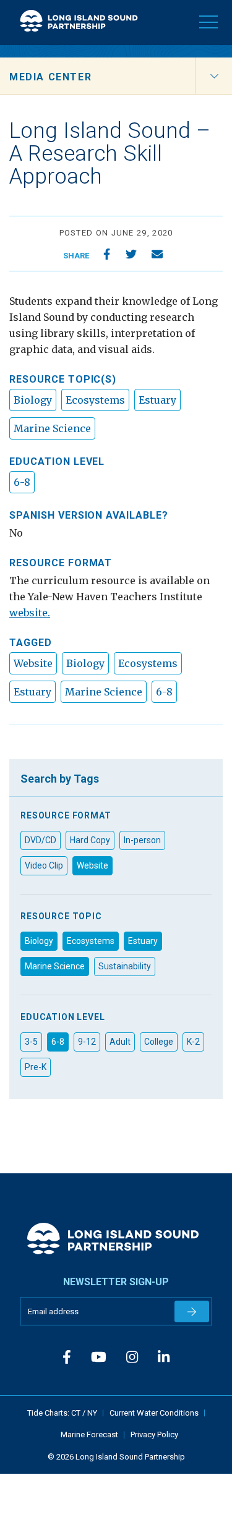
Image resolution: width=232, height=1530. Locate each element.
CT (76, 1412)
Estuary (157, 400)
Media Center (50, 77)
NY (92, 1412)
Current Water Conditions (154, 1412)
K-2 (193, 1042)
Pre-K (35, 1067)
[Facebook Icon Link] (67, 1357)
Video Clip (44, 865)
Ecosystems (95, 400)
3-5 (31, 1042)
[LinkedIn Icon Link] (163, 1357)
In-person (142, 840)
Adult (120, 1042)
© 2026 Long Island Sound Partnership (116, 1456)
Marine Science (52, 428)
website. (29, 612)
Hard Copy (90, 840)
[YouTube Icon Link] (98, 1357)
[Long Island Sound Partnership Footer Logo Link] (116, 1238)
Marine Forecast (89, 1434)
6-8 (22, 482)
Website (33, 663)
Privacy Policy (154, 1434)
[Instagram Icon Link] (132, 1357)
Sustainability (124, 966)
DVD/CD (40, 840)
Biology (33, 400)
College (158, 1042)
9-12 (87, 1042)
